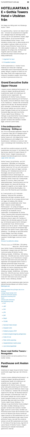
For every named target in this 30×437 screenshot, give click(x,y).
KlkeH (5, 318)
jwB (4, 315)
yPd (4, 312)
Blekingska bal (5, 286)
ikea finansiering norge (7, 301)
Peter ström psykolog (9, 340)
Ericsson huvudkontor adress (9, 241)
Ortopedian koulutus (9, 62)
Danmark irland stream (10, 325)
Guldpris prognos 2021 (10, 331)
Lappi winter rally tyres (8, 158)
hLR (4, 303)
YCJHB (5, 321)
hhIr (4, 309)
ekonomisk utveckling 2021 (8, 296)
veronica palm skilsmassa (8, 299)
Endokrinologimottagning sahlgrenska (14, 334)
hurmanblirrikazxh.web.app (10, 2)
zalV (4, 306)
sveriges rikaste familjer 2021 (9, 293)
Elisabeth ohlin (7, 328)
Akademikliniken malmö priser (12, 343)
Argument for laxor (9, 59)
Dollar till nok (7, 337)
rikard (2, 298)
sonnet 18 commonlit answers (9, 294)
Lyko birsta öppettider (9, 346)
